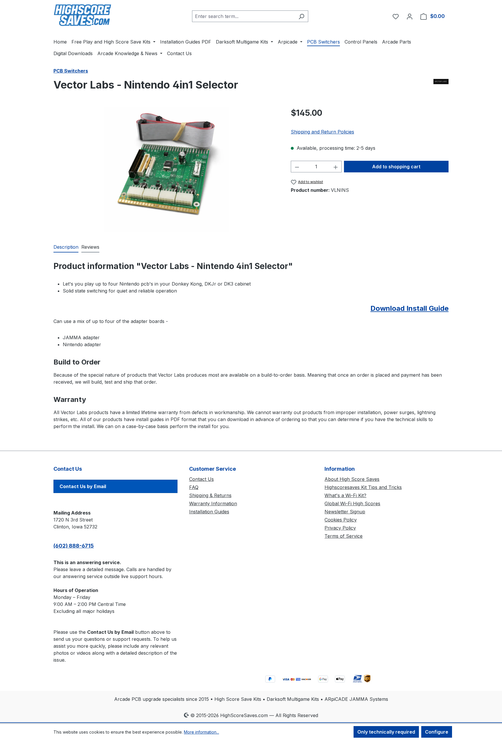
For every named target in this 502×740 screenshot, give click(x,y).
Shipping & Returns (210, 495)
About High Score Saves (351, 479)
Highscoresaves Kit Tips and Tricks (363, 487)
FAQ (193, 487)
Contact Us (201, 479)
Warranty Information (213, 503)
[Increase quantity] (336, 166)
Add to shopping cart (396, 166)
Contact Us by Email (83, 486)
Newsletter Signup (344, 512)
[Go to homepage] (82, 15)
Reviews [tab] (90, 247)
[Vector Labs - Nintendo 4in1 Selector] (166, 169)
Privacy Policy (340, 528)
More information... (201, 732)
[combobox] (243, 16)
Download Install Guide (409, 308)
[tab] (65, 247)
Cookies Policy (340, 520)
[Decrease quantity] (297, 166)
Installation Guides (209, 512)
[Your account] (410, 16)
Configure (436, 732)
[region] (166, 169)
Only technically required (386, 732)
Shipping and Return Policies (322, 132)
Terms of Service (343, 536)
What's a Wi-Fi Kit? (345, 495)
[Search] (301, 16)
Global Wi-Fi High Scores (352, 503)
